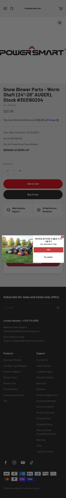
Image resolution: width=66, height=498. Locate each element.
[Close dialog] (62, 236)
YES (48, 250)
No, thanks (48, 257)
